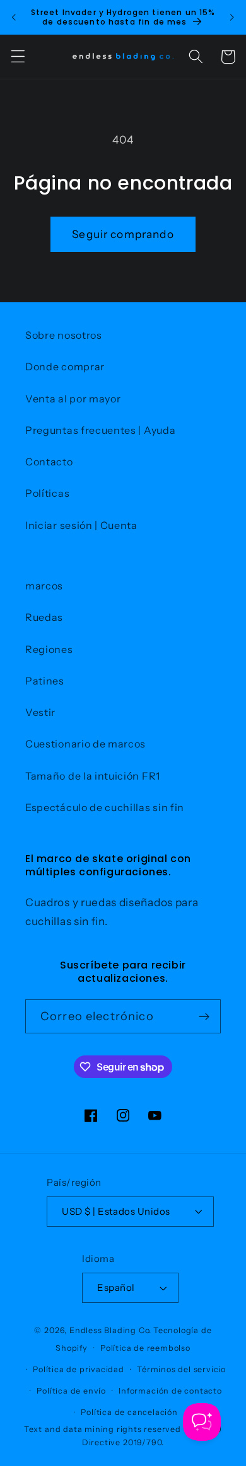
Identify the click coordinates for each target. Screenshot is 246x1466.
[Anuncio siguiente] (232, 17)
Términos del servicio (181, 1369)
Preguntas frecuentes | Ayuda (100, 430)
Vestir (40, 712)
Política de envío (71, 1390)
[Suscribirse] (204, 1016)
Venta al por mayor (72, 398)
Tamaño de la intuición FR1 (92, 776)
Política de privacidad (78, 1369)
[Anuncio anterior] (14, 17)
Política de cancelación (129, 1412)
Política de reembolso (145, 1348)
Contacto (49, 461)
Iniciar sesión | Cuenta (81, 525)
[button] (18, 57)
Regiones (49, 649)
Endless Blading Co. (110, 1330)
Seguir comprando (122, 234)
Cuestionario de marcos (85, 743)
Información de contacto (170, 1390)
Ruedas (44, 617)
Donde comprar (65, 366)
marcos (44, 585)
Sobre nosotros (63, 335)
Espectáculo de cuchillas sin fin (104, 807)
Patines (44, 680)
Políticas (47, 493)
